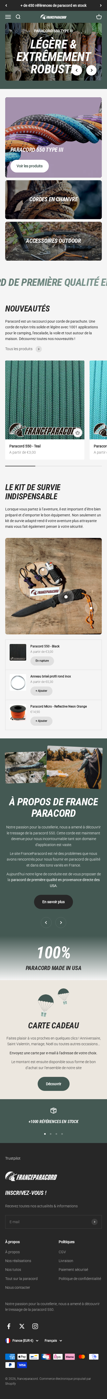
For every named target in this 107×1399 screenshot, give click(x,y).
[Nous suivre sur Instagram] (35, 1326)
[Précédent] (6, 5)
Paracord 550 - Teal (25, 446)
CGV (62, 1252)
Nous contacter (17, 1287)
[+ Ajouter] (77, 432)
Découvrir (53, 1084)
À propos (12, 1252)
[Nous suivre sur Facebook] (8, 1326)
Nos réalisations (18, 1261)
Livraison (66, 1261)
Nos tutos (13, 1270)
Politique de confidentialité (80, 1279)
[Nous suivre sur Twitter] (21, 1326)
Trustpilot (13, 1158)
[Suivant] (101, 5)
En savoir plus (53, 902)
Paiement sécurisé (73, 1270)
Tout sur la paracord (21, 1279)
